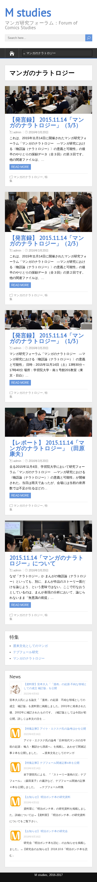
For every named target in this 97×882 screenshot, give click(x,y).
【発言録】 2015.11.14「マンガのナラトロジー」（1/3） (46, 338)
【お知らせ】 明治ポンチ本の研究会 (46, 831)
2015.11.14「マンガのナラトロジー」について (46, 560)
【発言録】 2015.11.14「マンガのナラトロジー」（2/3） (46, 240)
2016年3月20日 (38, 132)
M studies (28, 12)
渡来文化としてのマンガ (30, 646)
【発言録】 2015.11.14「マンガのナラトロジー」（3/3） (46, 122)
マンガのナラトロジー (28, 177)
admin (17, 132)
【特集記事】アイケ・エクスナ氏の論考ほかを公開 (55, 728)
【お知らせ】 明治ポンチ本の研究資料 (47, 797)
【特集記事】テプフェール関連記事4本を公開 (51, 762)
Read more (20, 167)
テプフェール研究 (25, 652)
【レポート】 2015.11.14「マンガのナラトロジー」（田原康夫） (47, 448)
